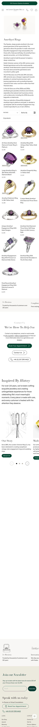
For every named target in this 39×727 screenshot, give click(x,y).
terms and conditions (33, 373)
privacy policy (28, 373)
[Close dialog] (37, 356)
